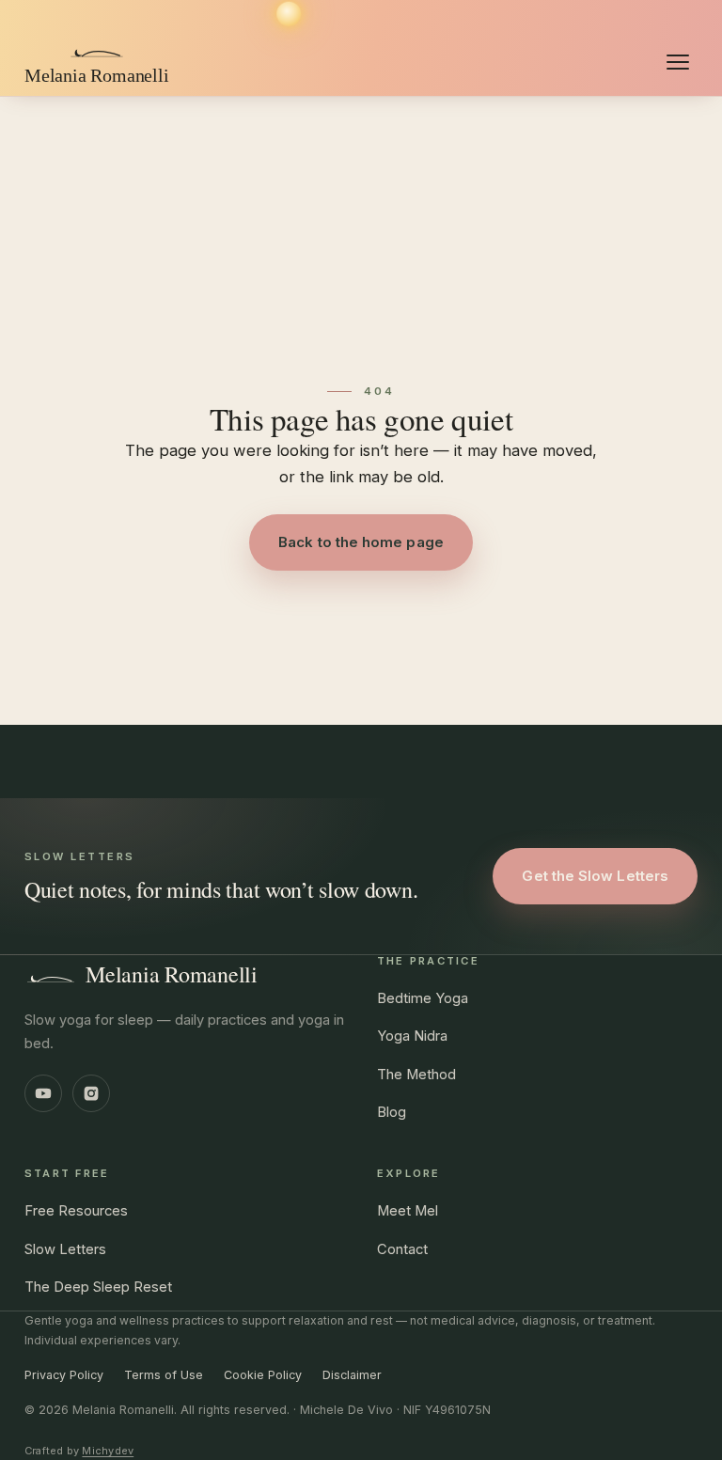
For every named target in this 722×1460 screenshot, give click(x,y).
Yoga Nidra (412, 1036)
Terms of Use (163, 1375)
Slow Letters (65, 1249)
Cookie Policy (263, 1375)
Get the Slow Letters (595, 876)
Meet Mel (407, 1210)
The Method (416, 1074)
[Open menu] (678, 62)
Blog (391, 1112)
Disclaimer (352, 1375)
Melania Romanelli (172, 974)
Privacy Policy (63, 1375)
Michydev (107, 1450)
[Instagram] (91, 1093)
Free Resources (76, 1210)
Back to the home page (361, 542)
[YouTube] (43, 1093)
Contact (402, 1249)
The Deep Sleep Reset (98, 1287)
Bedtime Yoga (422, 998)
